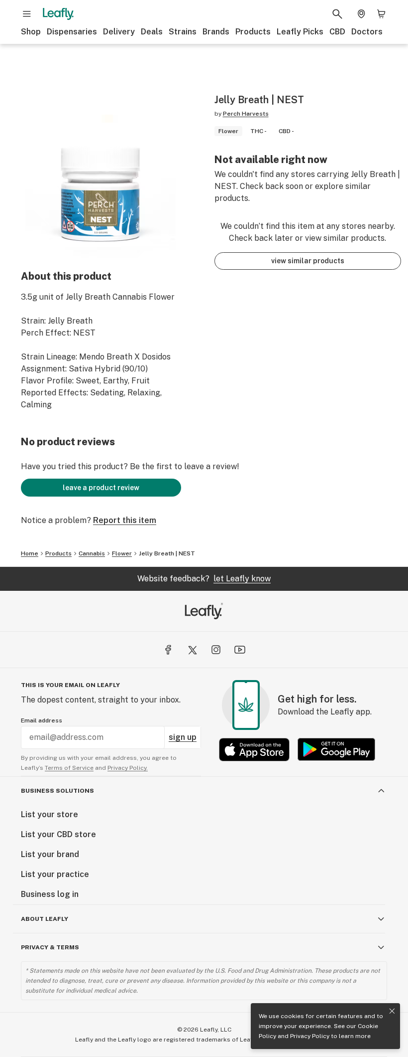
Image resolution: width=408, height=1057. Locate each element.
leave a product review (101, 488)
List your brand (50, 854)
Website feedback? (204, 578)
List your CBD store (58, 834)
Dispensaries (72, 31)
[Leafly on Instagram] (216, 650)
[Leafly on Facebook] (168, 650)
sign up (183, 737)
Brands (216, 31)
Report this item (124, 520)
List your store (49, 814)
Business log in (50, 894)
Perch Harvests (246, 113)
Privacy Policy (309, 1036)
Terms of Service (69, 767)
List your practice (55, 874)
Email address (41, 720)
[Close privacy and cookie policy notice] (392, 1011)
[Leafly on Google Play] (336, 749)
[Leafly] (58, 14)
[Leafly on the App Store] (254, 749)
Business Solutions (57, 790)
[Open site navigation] (27, 14)
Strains (183, 31)
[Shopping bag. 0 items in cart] (381, 14)
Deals (152, 31)
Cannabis (92, 553)
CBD (337, 31)
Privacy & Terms (50, 947)
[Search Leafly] (337, 14)
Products (253, 31)
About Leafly (44, 918)
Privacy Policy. (127, 767)
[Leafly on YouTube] (240, 650)
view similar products (307, 261)
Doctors (367, 31)
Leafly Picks (300, 31)
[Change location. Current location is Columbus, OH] (361, 14)
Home (29, 553)
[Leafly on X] (192, 650)
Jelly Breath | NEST (167, 553)
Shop (31, 31)
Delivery (119, 31)
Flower (122, 553)
